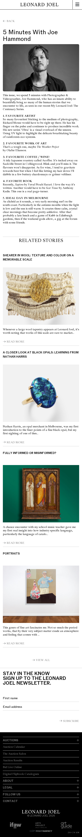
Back (11, 21)
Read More (15, 341)
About (8, 781)
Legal (8, 787)
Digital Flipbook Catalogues (21, 774)
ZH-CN (71, 832)
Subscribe (71, 721)
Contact (10, 801)
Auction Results (12, 760)
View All (43, 660)
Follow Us (11, 794)
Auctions (10, 740)
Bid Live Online (12, 767)
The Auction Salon (14, 754)
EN (77, 832)
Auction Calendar (14, 747)
